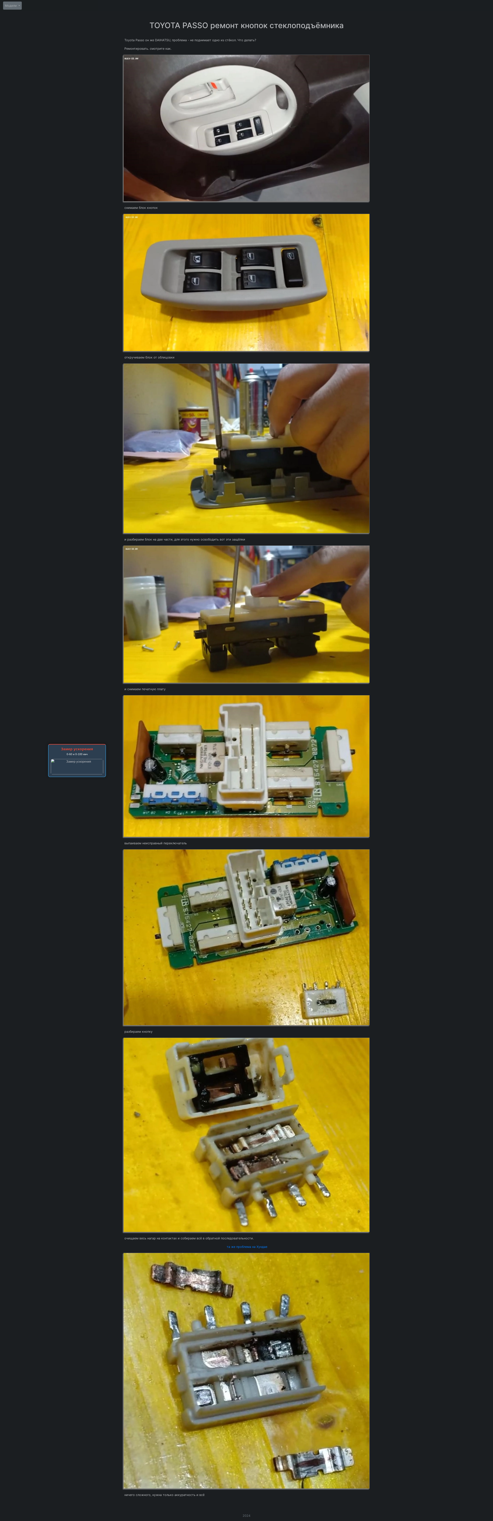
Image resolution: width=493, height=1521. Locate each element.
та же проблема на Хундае (247, 1247)
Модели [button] (11, 6)
